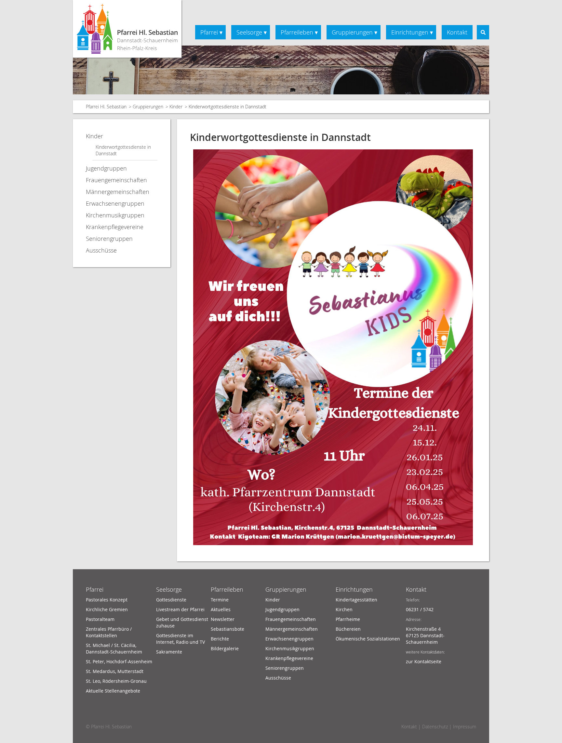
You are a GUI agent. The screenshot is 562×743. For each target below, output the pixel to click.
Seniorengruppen (109, 238)
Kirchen (344, 609)
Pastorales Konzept (106, 600)
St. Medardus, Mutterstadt (114, 671)
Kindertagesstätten (356, 600)
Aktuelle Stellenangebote (113, 691)
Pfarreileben (297, 32)
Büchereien (348, 629)
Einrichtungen (409, 32)
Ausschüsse (101, 250)
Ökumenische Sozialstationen (368, 639)
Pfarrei (209, 32)
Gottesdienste (171, 600)
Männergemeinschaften (117, 192)
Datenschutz (435, 726)
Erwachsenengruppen (115, 203)
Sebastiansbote (227, 629)
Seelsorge (249, 32)
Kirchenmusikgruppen (115, 215)
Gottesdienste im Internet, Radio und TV (180, 638)
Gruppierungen (352, 32)
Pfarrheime (348, 619)
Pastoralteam (100, 619)
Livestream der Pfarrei (180, 609)
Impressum (464, 726)
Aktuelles (221, 609)
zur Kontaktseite (423, 661)
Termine (220, 600)
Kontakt (457, 32)
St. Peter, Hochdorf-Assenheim (119, 661)
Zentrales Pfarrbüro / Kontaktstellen (109, 632)
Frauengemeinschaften (116, 180)
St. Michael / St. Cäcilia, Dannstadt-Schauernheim (114, 648)
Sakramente (169, 652)
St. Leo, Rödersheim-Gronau (116, 681)
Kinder (175, 106)
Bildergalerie (225, 648)
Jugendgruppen (106, 168)
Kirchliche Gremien (107, 609)
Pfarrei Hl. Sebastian (106, 106)
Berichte (220, 639)
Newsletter (222, 619)
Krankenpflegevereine (114, 227)
